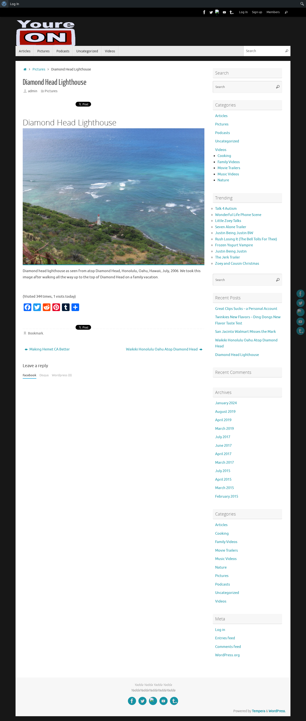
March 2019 (224, 428)
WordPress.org (227, 655)
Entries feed (225, 638)
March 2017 (224, 462)
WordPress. (277, 711)
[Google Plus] (217, 12)
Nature (223, 180)
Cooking (224, 156)
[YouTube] (224, 12)
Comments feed (228, 647)
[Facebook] (204, 12)
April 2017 (223, 454)
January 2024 (226, 403)
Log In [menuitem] (14, 4)
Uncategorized (227, 141)
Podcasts (222, 133)
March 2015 (224, 488)
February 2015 (226, 496)
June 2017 (223, 445)
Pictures (39, 69)
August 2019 (225, 411)
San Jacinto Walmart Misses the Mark (245, 331)
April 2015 (223, 479)
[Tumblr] (231, 12)
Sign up (257, 12)
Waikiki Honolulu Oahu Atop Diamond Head (162, 349)
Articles (221, 116)
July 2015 (222, 471)
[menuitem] (4, 4)
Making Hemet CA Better (49, 349)
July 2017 (222, 437)
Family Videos (229, 162)
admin (32, 91)
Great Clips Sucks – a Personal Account (246, 309)
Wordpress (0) (62, 375)
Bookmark (35, 333)
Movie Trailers (229, 168)
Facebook (29, 375)
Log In (243, 12)
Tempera (258, 711)
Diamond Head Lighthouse (237, 355)
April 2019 (223, 420)
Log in (220, 630)
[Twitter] (211, 12)
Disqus (44, 375)
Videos (220, 150)
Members (273, 12)
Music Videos (228, 174)
